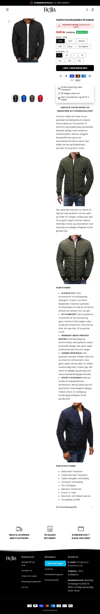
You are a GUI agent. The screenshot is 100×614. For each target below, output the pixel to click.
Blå (60, 46)
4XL (79, 61)
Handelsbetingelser (54, 574)
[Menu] (7, 9)
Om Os (25, 587)
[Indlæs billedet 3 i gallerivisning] (32, 98)
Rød (60, 41)
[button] (87, 9)
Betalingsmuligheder (31, 581)
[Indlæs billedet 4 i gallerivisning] (40, 98)
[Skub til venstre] (8, 98)
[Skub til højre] (47, 98)
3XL (69, 61)
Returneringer (55, 563)
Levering (49, 569)
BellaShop (53, 610)
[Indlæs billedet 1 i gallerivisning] (15, 98)
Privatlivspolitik (52, 580)
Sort (70, 41)
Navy (70, 46)
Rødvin (82, 41)
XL (82, 55)
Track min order (29, 576)
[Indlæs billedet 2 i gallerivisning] (23, 98)
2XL (60, 61)
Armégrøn (83, 46)
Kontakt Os (27, 570)
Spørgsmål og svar (28, 563)
